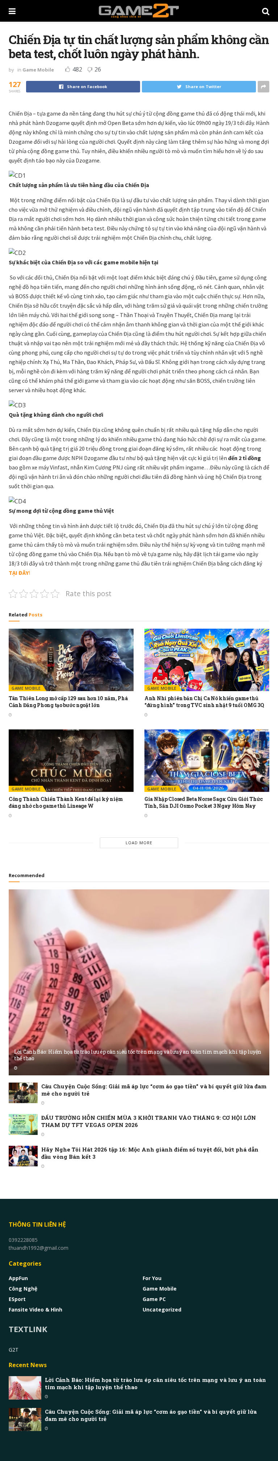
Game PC (154, 1299)
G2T (13, 1349)
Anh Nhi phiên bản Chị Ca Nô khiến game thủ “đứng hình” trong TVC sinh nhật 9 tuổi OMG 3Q (204, 702)
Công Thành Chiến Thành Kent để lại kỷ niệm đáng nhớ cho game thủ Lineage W (66, 802)
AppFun (18, 1278)
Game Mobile (38, 69)
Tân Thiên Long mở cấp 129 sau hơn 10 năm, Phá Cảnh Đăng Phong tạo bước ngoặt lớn (68, 702)
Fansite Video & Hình (35, 1309)
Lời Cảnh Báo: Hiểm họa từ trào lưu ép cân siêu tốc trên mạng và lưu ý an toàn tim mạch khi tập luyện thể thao (137, 1055)
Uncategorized (162, 1309)
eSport (17, 1299)
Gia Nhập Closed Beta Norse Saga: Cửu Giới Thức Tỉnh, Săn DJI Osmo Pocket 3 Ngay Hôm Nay (203, 802)
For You (152, 1278)
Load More (139, 842)
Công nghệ (23, 1288)
